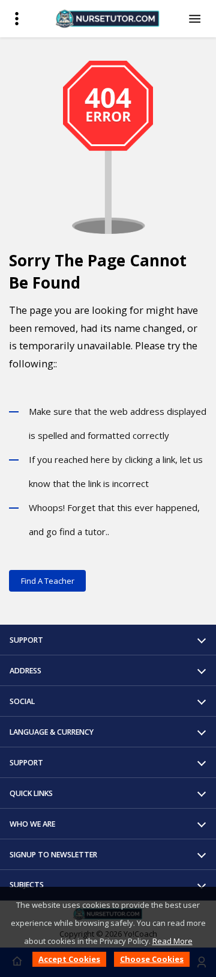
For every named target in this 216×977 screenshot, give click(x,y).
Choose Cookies (152, 959)
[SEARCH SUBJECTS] (196, 18)
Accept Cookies (69, 959)
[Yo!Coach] (108, 18)
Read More (172, 941)
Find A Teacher (47, 580)
